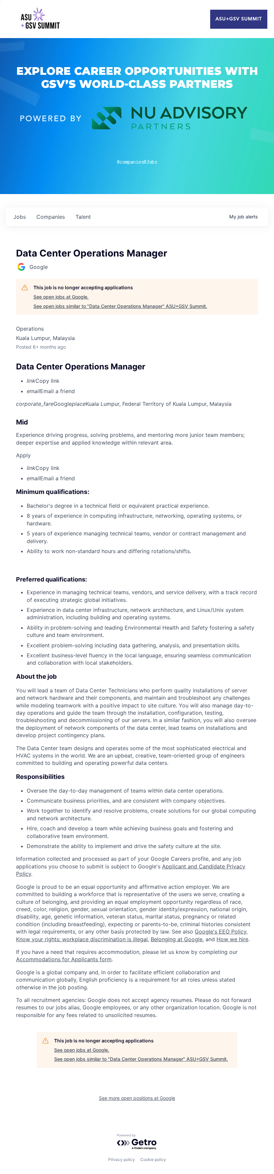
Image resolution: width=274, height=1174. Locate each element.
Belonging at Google (176, 939)
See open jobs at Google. (61, 297)
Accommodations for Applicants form (64, 959)
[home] (40, 19)
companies (50, 216)
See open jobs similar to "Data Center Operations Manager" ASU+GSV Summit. (120, 306)
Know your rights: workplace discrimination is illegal (82, 939)
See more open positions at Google (137, 1098)
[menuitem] (142, 380)
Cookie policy (153, 1159)
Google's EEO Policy (220, 931)
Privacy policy (121, 1159)
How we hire (232, 939)
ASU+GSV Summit (239, 19)
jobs (19, 216)
